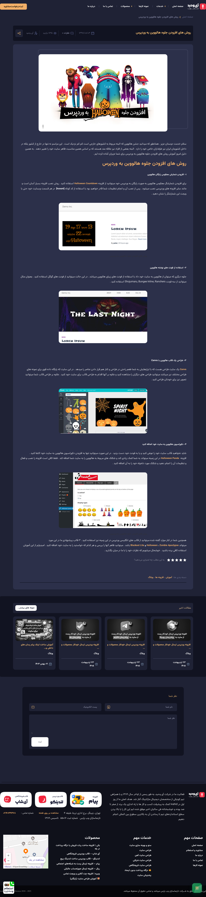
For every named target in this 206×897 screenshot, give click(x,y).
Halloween (152, 545)
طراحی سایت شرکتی (142, 860)
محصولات (125, 6)
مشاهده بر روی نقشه (49, 813)
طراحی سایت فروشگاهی (140, 865)
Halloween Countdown (86, 183)
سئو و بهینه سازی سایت (140, 845)
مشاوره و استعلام (194, 850)
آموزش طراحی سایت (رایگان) (83, 879)
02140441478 (9, 813)
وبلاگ (151, 577)
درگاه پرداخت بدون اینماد (137, 870)
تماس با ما (108, 6)
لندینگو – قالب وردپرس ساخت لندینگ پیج (80, 859)
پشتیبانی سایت (144, 875)
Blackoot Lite (137, 545)
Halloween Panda (170, 458)
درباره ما (91, 6)
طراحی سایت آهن (143, 855)
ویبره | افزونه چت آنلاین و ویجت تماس (81, 874)
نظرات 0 (65, 33)
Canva (183, 369)
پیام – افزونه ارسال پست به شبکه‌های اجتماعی (78, 864)
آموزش (168, 577)
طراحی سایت (145, 850)
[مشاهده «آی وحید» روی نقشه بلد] (25, 852)
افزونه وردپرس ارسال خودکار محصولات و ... (172, 646)
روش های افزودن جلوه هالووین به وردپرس (158, 17)
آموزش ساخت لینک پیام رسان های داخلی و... (37, 646)
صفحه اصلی (177, 6)
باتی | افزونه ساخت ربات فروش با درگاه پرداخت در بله (78, 847)
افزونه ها (159, 577)
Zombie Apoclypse (169, 545)
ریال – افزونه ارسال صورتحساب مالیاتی (82, 869)
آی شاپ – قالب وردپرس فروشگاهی (83, 854)
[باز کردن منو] (197, 888)
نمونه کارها (144, 6)
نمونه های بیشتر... (26, 608)
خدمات (159, 6)
